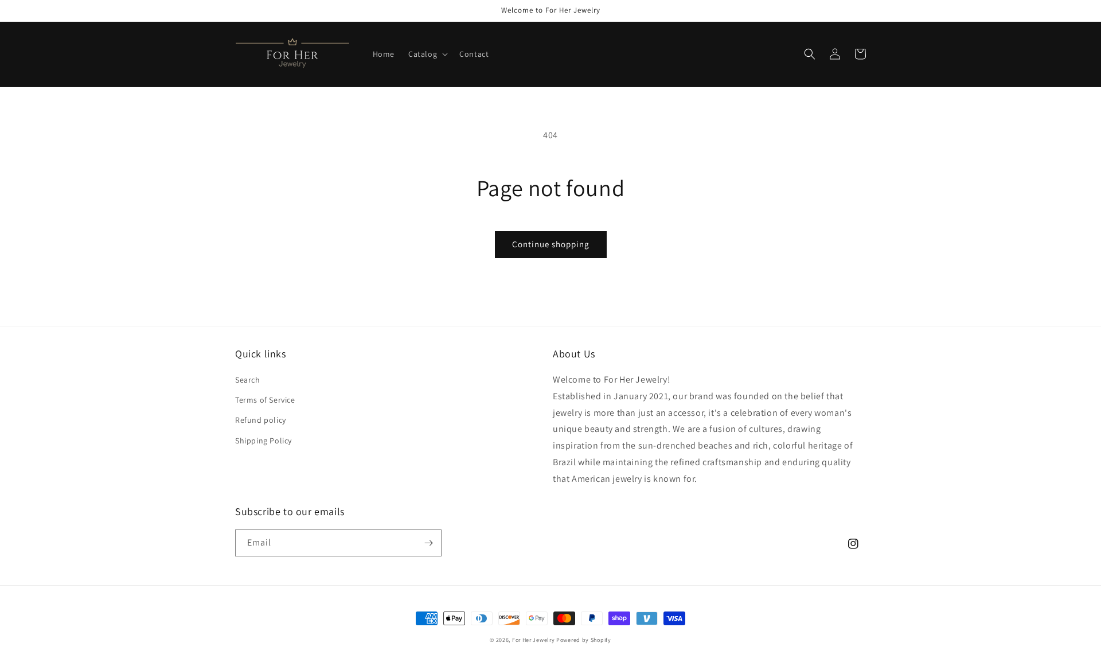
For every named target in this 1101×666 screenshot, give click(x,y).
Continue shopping (550, 244)
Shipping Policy (263, 440)
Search (247, 380)
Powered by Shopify (583, 640)
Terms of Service (265, 400)
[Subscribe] (428, 542)
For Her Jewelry (533, 640)
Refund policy (260, 420)
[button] (426, 54)
